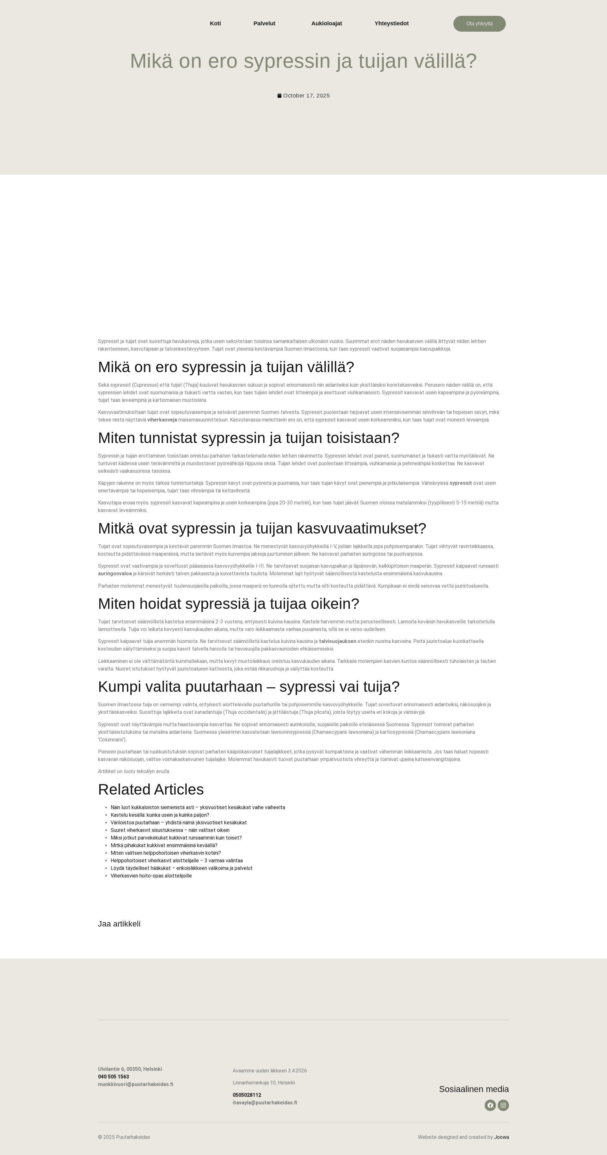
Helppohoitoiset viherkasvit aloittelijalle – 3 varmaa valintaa (177, 861)
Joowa (501, 1137)
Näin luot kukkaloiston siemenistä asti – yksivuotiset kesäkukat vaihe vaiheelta (198, 807)
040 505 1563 (113, 1077)
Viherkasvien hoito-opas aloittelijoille (151, 876)
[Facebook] (490, 1105)
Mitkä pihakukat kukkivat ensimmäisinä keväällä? (164, 845)
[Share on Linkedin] (123, 947)
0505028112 (247, 1095)
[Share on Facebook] (106, 947)
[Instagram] (503, 1105)
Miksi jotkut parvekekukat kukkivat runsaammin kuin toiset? (176, 838)
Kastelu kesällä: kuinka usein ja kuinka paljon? (160, 815)
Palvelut (264, 23)
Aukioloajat (326, 23)
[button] (266, 23)
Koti (215, 23)
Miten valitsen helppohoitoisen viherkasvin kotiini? (166, 853)
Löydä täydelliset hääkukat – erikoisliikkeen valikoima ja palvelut (182, 868)
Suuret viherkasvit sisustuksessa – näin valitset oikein (170, 830)
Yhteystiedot (392, 23)
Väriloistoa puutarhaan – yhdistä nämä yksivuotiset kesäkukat (179, 823)
